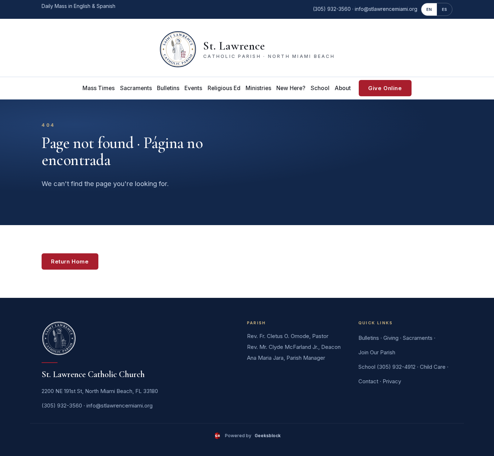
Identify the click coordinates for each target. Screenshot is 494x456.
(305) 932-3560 (332, 9)
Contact (368, 381)
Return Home (70, 261)
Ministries (258, 88)
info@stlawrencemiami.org (386, 9)
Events (193, 88)
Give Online (385, 88)
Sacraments (136, 88)
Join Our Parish (376, 352)
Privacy (392, 381)
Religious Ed (224, 88)
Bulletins (168, 88)
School (320, 88)
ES (444, 9)
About (343, 88)
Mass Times (98, 88)
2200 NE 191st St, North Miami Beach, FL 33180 (100, 391)
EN (429, 9)
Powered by (252, 435)
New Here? (290, 88)
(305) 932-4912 (396, 366)
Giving (391, 337)
